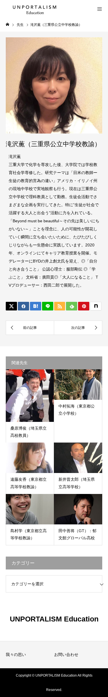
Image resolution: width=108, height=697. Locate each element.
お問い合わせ (66, 654)
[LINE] (47, 306)
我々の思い (16, 654)
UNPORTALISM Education (54, 619)
